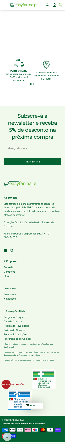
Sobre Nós (10, 267)
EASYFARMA (17, 419)
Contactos (9, 271)
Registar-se (32, 161)
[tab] (31, 84)
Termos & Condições (15, 334)
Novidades (10, 298)
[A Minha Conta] (54, 5)
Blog (6, 276)
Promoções (10, 294)
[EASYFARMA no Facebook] (5, 251)
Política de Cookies (14, 330)
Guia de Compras (13, 321)
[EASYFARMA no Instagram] (11, 251)
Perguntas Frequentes (16, 317)
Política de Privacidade (16, 325)
